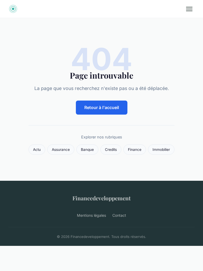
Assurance (61, 149)
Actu (37, 149)
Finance (134, 149)
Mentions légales (91, 215)
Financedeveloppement (101, 198)
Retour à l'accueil (101, 107)
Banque (87, 149)
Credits (111, 149)
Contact (119, 215)
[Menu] (189, 9)
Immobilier (161, 149)
